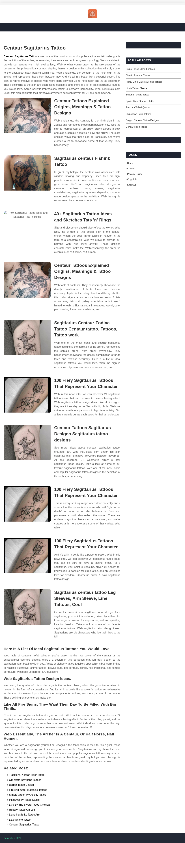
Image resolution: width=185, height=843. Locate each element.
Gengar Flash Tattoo (136, 126)
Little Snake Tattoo (20, 819)
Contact (131, 168)
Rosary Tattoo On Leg (22, 809)
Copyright (132, 179)
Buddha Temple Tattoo (137, 94)
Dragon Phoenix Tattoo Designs (142, 120)
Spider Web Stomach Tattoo (140, 101)
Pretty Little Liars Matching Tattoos (144, 81)
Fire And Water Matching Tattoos (28, 789)
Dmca (130, 163)
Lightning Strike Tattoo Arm (24, 814)
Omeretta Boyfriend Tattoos (25, 779)
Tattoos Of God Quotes (138, 107)
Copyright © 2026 (12, 838)
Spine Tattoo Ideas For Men (140, 69)
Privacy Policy (134, 174)
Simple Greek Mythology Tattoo (27, 794)
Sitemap (131, 184)
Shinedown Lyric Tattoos (138, 114)
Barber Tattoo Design (21, 784)
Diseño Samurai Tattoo (138, 75)
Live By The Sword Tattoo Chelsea (29, 804)
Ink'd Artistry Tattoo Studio (24, 799)
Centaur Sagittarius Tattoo (20, 56)
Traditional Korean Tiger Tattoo (26, 774)
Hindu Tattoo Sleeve (136, 88)
